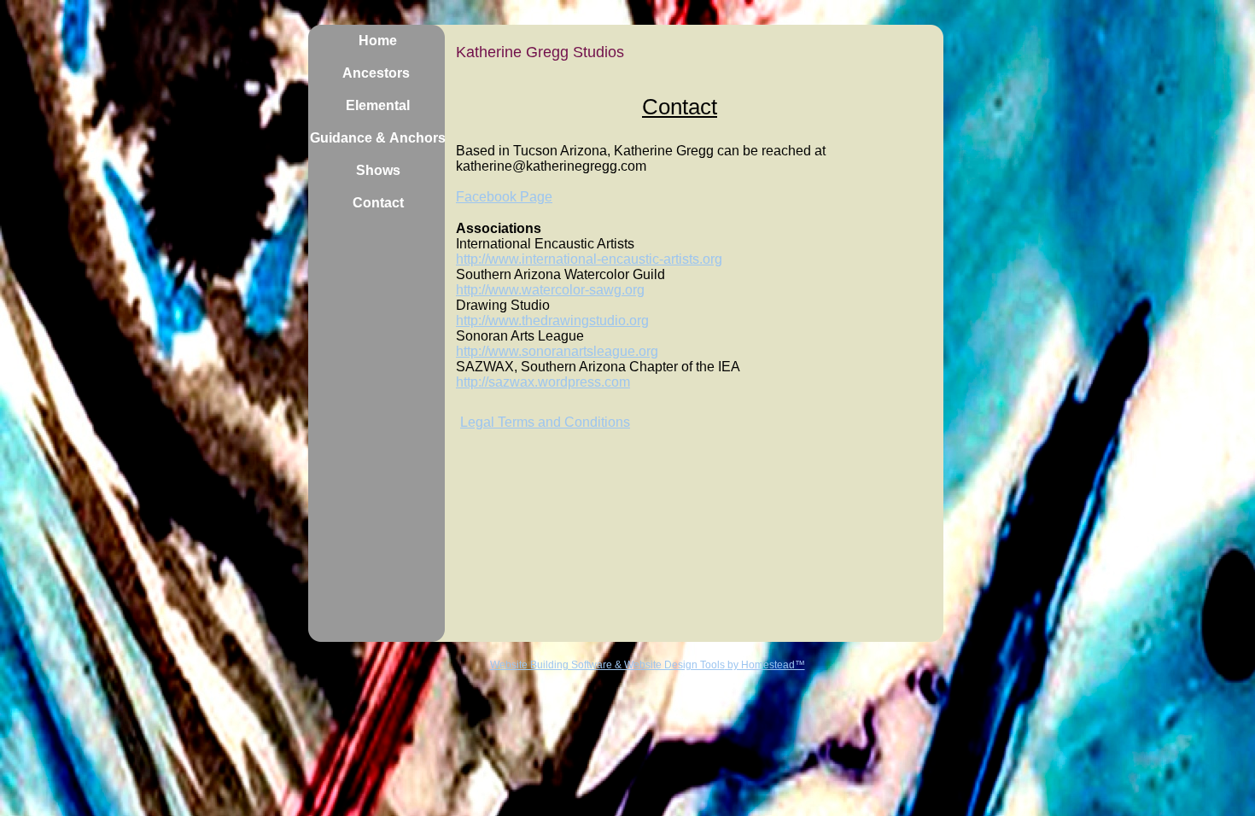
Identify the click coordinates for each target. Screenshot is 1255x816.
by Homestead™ (765, 665)
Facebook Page (504, 196)
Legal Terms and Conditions (545, 422)
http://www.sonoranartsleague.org (557, 351)
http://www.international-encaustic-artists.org (589, 259)
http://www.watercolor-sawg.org (550, 290)
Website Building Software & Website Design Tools (607, 665)
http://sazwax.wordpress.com (543, 382)
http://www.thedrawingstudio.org (552, 320)
